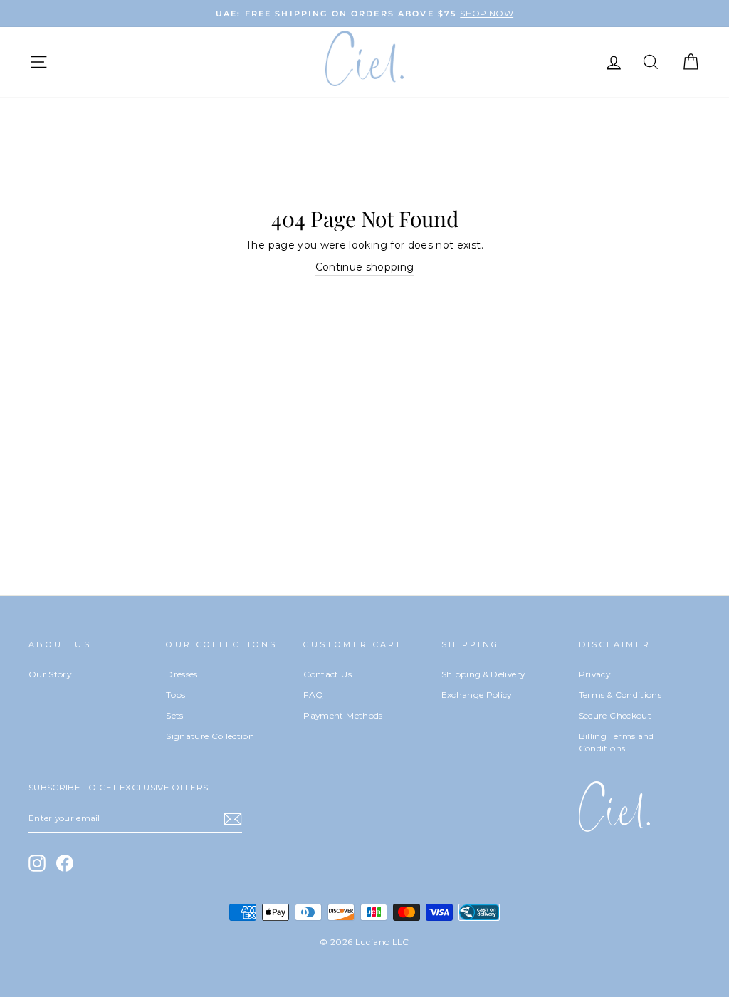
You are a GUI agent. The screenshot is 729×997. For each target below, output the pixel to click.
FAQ (313, 694)
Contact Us (327, 674)
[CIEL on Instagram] (37, 863)
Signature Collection (210, 736)
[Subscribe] (233, 819)
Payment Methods (342, 715)
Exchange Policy (476, 694)
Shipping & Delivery (483, 674)
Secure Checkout (615, 715)
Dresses (181, 674)
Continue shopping (364, 267)
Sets (174, 715)
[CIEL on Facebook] (64, 863)
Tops (175, 694)
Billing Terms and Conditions (616, 742)
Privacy (594, 674)
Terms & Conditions (620, 694)
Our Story (49, 674)
